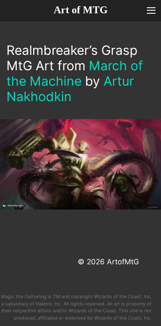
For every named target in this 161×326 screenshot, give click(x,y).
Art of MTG (81, 9)
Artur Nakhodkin (70, 88)
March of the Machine (74, 73)
